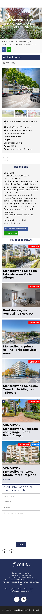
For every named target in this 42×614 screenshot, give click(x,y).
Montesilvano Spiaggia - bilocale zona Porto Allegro (21, 274)
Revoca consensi (30, 589)
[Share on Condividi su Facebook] (4, 49)
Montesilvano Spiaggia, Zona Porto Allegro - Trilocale (20, 389)
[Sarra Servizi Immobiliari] (8, 4)
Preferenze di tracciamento (21, 591)
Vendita (26, 130)
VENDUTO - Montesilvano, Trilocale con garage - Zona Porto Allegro (20, 430)
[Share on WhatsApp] (9, 49)
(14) (22, 42)
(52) (7, 42)
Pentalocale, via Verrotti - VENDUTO (18, 312)
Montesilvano (16, 133)
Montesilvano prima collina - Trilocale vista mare (20, 350)
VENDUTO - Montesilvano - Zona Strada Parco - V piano (19, 472)
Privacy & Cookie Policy (13, 589)
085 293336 (10, 63)
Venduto (24, 127)
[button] (36, 90)
